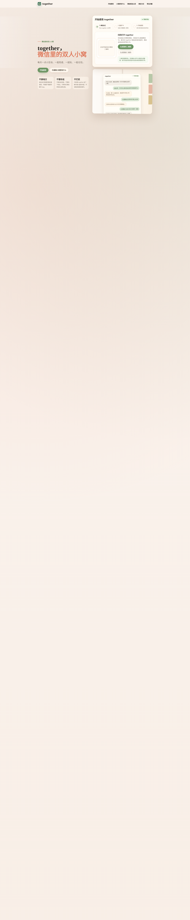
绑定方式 (141, 4)
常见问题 (149, 4)
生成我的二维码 (125, 47)
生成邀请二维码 (125, 52)
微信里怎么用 (131, 4)
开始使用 (111, 4)
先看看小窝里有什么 (59, 70)
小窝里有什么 (120, 4)
